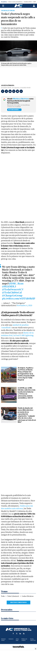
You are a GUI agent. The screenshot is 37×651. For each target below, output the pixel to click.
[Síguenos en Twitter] (16, 633)
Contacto (11, 639)
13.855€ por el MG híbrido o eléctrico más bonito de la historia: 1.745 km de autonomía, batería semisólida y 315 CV (26, 393)
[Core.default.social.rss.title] (23, 633)
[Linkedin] (10, 91)
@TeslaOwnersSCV (13, 289)
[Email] (21, 91)
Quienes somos (3, 639)
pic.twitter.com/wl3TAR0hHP (18, 298)
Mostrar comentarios (18, 602)
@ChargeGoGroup (12, 295)
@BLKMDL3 (9, 286)
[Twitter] (6, 91)
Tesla (3, 596)
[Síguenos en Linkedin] (20, 633)
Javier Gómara (7, 85)
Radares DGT (28, 2)
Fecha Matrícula (33, 639)
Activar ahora (13, 109)
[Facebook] (2, 91)
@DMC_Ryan (16, 283)
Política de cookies (24, 639)
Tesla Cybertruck (13, 596)
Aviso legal (17, 639)
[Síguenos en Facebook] (13, 633)
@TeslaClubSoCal (12, 292)
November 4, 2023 (24, 305)
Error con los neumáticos (15, 2)
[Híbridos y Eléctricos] (18, 629)
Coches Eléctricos (8, 10)
